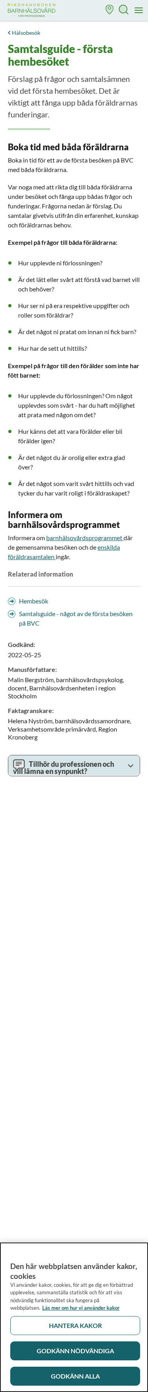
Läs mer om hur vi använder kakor (81, 1308)
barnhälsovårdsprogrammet (85, 537)
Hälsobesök (26, 32)
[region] (74, 1317)
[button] (110, 10)
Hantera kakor (75, 1325)
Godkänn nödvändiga (75, 1350)
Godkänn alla (75, 1376)
